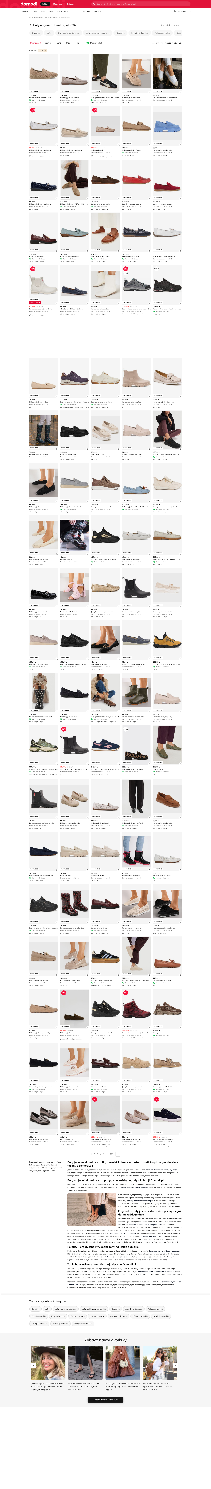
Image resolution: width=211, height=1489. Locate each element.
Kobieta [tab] (45, 4)
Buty (43, 11)
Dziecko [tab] (70, 4)
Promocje (97, 11)
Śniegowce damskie (83, 1323)
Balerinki (36, 33)
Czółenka (120, 33)
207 (112, 1154)
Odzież (34, 11)
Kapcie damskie (39, 1316)
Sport (50, 11)
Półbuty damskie (140, 1316)
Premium (86, 11)
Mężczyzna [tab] (57, 4)
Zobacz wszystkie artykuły (105, 1399)
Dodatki (76, 11)
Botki (49, 33)
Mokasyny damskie (118, 1316)
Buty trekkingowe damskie (98, 33)
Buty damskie (49, 17)
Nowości (24, 11)
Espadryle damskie (139, 33)
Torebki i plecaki (63, 11)
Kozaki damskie (77, 1316)
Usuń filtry (33, 50)
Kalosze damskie (162, 33)
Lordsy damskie (97, 1316)
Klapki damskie (58, 1316)
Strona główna (34, 17)
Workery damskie (61, 1323)
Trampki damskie (39, 1323)
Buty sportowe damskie (68, 33)
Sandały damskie (161, 1316)
